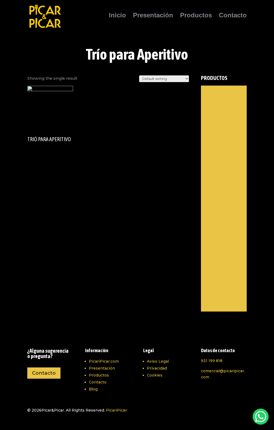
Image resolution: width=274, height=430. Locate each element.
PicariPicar (116, 410)
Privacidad (157, 368)
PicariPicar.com (104, 361)
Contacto (233, 16)
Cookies (154, 375)
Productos (196, 16)
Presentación (153, 16)
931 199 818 (211, 360)
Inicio (117, 16)
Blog (93, 389)
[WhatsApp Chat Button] (261, 417)
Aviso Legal (158, 361)
